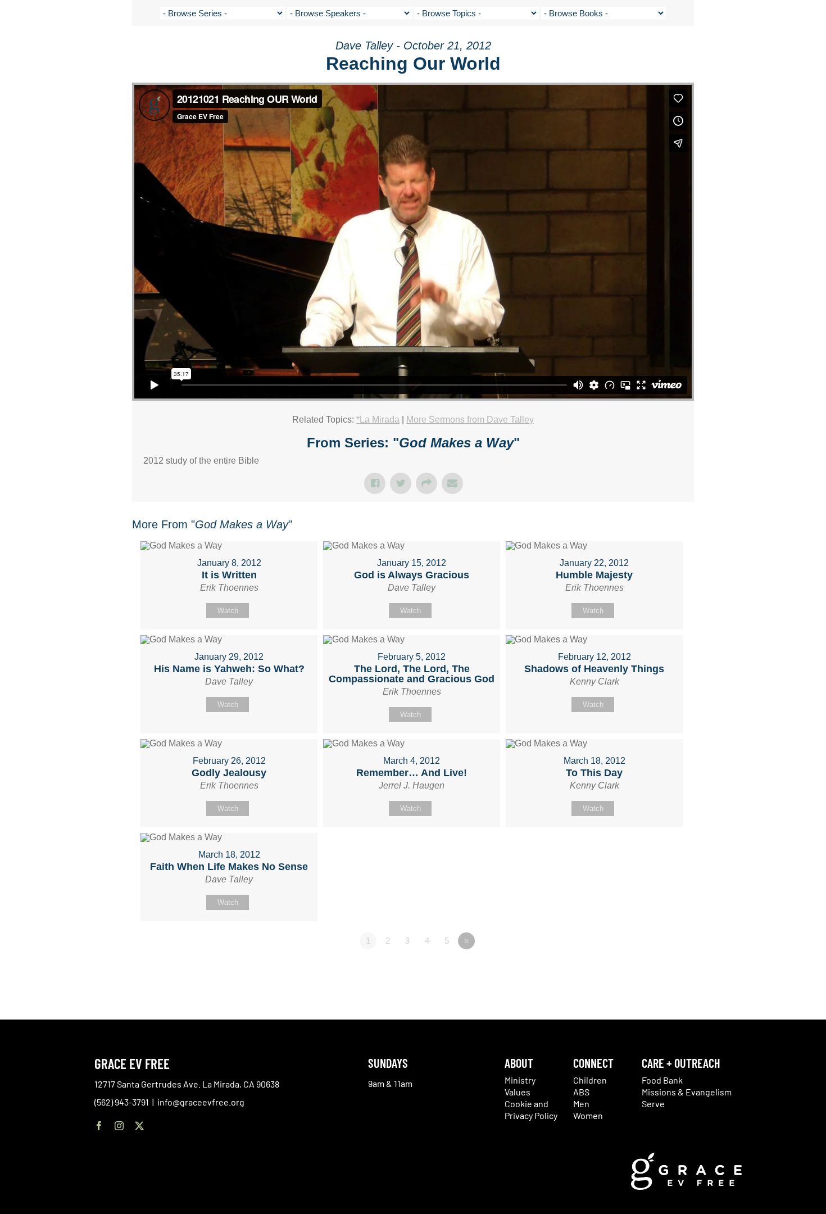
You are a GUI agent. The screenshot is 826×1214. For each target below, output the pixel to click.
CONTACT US (708, 50)
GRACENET (753, 50)
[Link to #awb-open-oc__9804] (809, 51)
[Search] (782, 52)
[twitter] (139, 1125)
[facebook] (98, 1125)
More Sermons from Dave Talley (470, 419)
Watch (227, 610)
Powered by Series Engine (652, 972)
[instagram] (119, 1125)
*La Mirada (378, 419)
